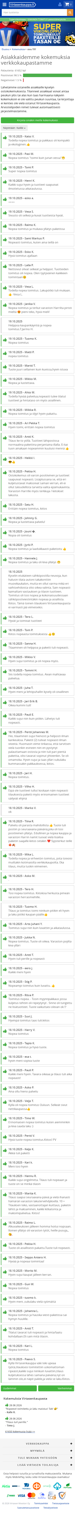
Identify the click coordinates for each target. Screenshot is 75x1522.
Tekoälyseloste (50, 1507)
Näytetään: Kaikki (13, 127)
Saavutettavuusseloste (28, 1507)
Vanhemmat (65, 1388)
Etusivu (5, 49)
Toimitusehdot (41, 1503)
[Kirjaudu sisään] (59, 4)
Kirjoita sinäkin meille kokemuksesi (37, 120)
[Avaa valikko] (3, 4)
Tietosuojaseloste (60, 1503)
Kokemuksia (18, 49)
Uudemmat (9, 1388)
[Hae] (70, 12)
